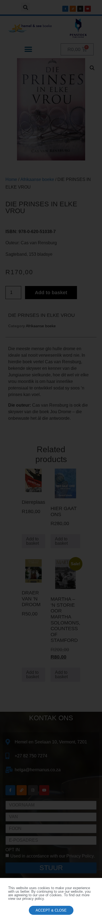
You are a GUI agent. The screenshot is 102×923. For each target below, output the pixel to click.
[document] (51, 461)
